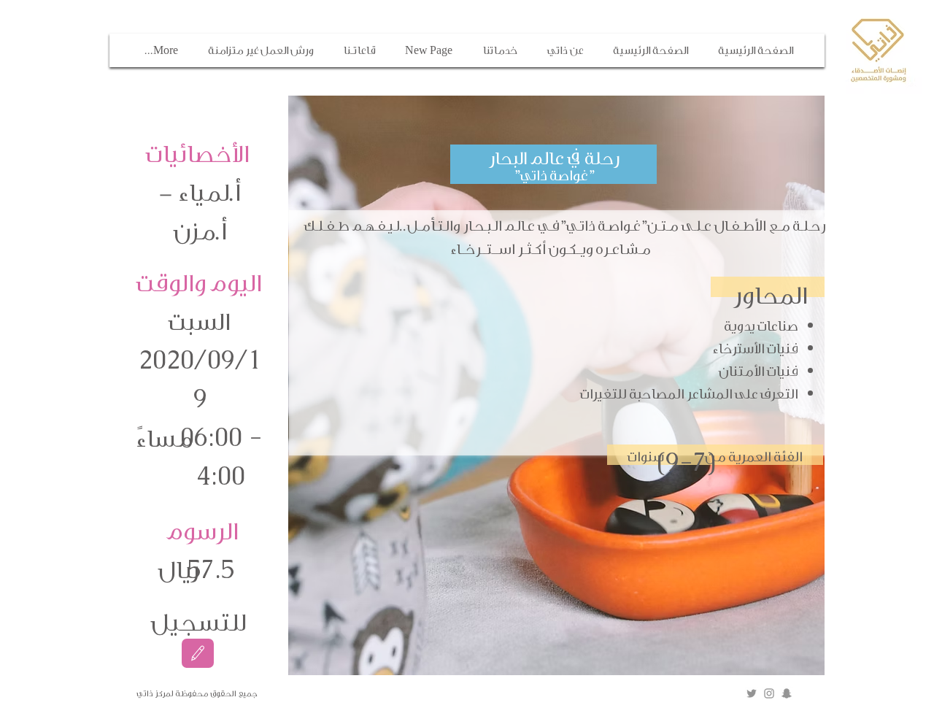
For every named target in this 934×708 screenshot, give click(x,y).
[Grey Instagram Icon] (769, 693)
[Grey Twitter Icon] (751, 693)
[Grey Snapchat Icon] (786, 693)
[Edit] (198, 653)
